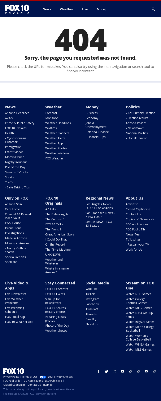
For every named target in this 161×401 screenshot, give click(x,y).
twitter (106, 371)
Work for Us (134, 249)
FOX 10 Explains (16, 128)
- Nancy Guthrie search (15, 250)
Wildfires (51, 128)
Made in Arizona (16, 238)
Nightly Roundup (16, 162)
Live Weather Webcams (14, 301)
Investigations (14, 233)
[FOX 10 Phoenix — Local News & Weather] (19, 9)
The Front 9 (53, 229)
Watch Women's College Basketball (138, 337)
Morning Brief (14, 157)
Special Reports (15, 257)
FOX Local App (15, 317)
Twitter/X (92, 309)
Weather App (54, 143)
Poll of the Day (15, 167)
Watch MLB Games (139, 308)
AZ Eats (50, 209)
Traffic (9, 182)
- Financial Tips (96, 137)
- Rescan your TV (137, 244)
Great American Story (59, 234)
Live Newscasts (15, 294)
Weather (53, 106)
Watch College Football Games (136, 301)
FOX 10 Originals (53, 201)
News (10, 106)
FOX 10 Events (55, 294)
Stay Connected (60, 282)
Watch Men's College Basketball (140, 329)
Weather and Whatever (54, 261)
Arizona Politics (136, 123)
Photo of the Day (57, 325)
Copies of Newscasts (140, 219)
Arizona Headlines (17, 113)
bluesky (138, 371)
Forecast (51, 113)
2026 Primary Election (140, 113)
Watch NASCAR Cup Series (139, 315)
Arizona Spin (13, 204)
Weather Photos (56, 148)
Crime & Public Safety (19, 123)
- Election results (137, 118)
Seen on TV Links (16, 172)
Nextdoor (92, 324)
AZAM (9, 118)
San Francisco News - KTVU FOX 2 (100, 215)
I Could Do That (56, 239)
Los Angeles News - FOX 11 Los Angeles (99, 206)
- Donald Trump (136, 138)
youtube (122, 371)
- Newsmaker (135, 128)
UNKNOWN (53, 254)
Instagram (92, 299)
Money (92, 106)
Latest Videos (14, 152)
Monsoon (51, 118)
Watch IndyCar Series (140, 322)
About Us (134, 198)
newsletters (154, 371)
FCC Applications (137, 224)
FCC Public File (135, 229)
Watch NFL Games (138, 294)
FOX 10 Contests (56, 289)
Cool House (13, 223)
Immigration (13, 147)
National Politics (137, 133)
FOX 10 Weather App (19, 322)
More (101, 9)
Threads (91, 314)
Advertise (132, 204)
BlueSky (91, 319)
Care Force (12, 209)
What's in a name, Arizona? (57, 270)
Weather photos (56, 331)
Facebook (92, 304)
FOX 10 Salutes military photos (55, 310)
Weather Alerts (55, 138)
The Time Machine (58, 249)
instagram (114, 371)
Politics (133, 106)
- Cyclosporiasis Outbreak (15, 140)
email (146, 371)
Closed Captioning (138, 209)
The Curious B (55, 219)
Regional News (100, 198)
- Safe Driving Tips (17, 187)
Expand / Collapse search (153, 9)
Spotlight (11, 262)
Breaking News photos (55, 318)
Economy (92, 118)
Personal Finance (97, 132)
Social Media (97, 282)
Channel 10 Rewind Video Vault (18, 216)
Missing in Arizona (17, 243)
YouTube (92, 289)
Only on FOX (16, 198)
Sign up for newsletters (53, 301)
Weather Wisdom (57, 153)
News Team (134, 234)
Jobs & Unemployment (96, 125)
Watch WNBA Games (140, 344)
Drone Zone (13, 228)
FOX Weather (54, 158)
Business (92, 113)
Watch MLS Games (139, 349)
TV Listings (133, 239)
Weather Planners (57, 133)
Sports (9, 177)
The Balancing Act (57, 214)
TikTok (90, 294)
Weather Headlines (58, 123)
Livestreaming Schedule (14, 310)
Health (9, 133)
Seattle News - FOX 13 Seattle (99, 223)
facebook (98, 371)
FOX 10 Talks (54, 224)
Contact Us (133, 214)
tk (130, 371)
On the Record (55, 244)
